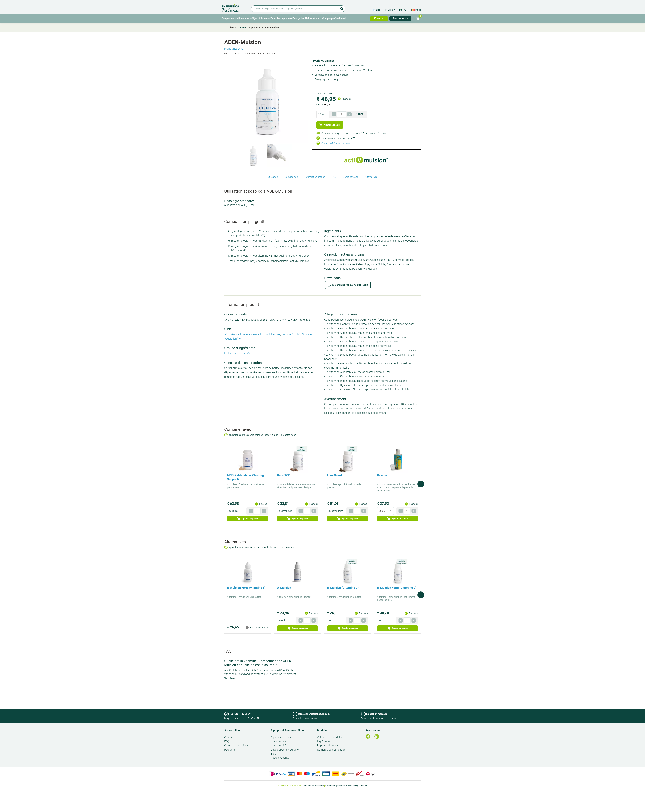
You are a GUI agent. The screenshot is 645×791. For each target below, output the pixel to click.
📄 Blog (376, 10)
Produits (322, 730)
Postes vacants (280, 757)
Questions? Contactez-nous (335, 143)
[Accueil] (234, 7)
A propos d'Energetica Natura (296, 18)
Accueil (243, 27)
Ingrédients (323, 741)
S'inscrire (379, 18)
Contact (391, 10)
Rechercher (342, 7)
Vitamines (253, 353)
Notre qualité (278, 745)
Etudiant (265, 334)
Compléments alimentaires (236, 18)
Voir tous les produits (329, 737)
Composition (291, 176)
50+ (226, 334)
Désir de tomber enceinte (244, 334)
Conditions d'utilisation (313, 786)
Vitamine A (239, 353)
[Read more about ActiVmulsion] (366, 160)
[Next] (420, 484)
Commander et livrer (236, 745)
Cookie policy (352, 786)
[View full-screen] (266, 101)
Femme (275, 334)
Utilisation (273, 176)
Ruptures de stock (327, 745)
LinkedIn (376, 736)
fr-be (418, 10)
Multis (228, 353)
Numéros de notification (331, 749)
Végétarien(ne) (232, 338)
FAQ (404, 10)
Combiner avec (350, 176)
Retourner (230, 749)
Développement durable (285, 749)
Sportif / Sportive (302, 334)
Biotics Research (234, 48)
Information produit (315, 176)
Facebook (368, 736)
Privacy (363, 786)
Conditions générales (335, 786)
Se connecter (400, 18)
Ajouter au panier (331, 125)
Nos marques (279, 741)
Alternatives (371, 176)
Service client (232, 730)
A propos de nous (281, 737)
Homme (286, 334)
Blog (273, 753)
